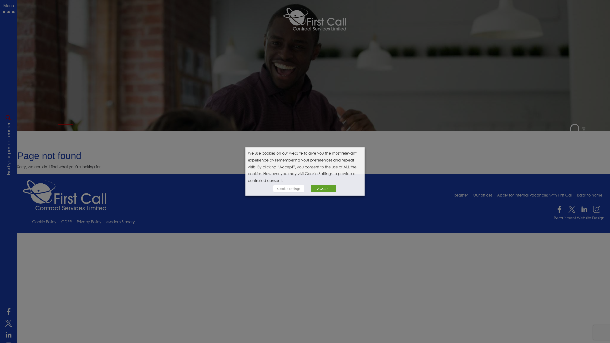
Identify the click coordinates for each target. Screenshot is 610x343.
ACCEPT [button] (323, 188)
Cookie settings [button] (288, 188)
